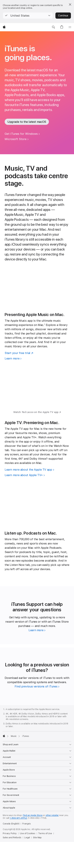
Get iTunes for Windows (21, 133)
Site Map (37, 837)
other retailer (52, 815)
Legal (27, 837)
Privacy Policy (10, 833)
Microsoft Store (16, 139)
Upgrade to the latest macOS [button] (26, 121)
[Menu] (70, 27)
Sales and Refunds (12, 837)
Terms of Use (45, 833)
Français (26, 824)
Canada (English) (11, 824)
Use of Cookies (27, 833)
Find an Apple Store (33, 815)
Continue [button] (63, 15)
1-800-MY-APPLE (18, 818)
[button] (27, 15)
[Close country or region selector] (70, 4)
